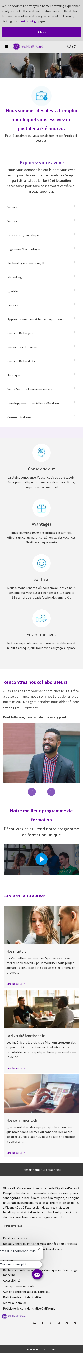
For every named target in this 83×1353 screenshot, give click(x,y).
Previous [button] (32, 792)
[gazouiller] (50, 1323)
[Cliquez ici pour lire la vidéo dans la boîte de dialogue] (41, 859)
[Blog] (58, 1323)
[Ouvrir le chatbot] (37, 1274)
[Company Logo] (26, 46)
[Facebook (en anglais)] (42, 1323)
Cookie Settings (27, 21)
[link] (15, 983)
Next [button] (51, 792)
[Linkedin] (34, 1323)
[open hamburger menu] (6, 46)
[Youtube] (66, 1323)
